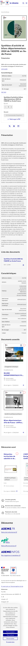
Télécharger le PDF (14, 119)
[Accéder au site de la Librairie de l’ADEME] (14, 3)
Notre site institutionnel (8, 532)
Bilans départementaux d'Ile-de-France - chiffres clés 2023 (13, 421)
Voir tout (3, 92)
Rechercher (23, 3)
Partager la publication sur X (9, 126)
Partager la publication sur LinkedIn (14, 126)
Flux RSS (3, 592)
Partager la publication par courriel (18, 126)
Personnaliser (10, 638)
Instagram (4, 602)
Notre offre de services (8, 546)
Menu (26, 3)
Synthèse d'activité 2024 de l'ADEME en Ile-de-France (13, 260)
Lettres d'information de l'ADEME (10, 594)
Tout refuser (10, 635)
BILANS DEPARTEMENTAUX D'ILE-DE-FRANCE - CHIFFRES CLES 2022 (14, 374)
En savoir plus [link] (10, 642)
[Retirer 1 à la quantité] (5, 107)
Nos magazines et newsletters (10, 555)
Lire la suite (4, 69)
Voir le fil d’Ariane (5, 12)
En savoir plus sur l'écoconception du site (12, 586)
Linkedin (3, 599)
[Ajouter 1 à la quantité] (11, 107)
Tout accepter (10, 632)
